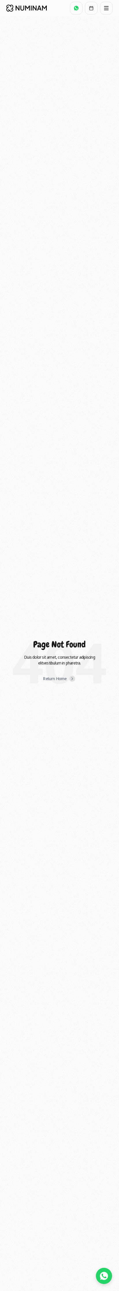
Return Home (54, 678)
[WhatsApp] (76, 8)
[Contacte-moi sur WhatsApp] (104, 1276)
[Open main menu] (106, 8)
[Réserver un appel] (91, 8)
